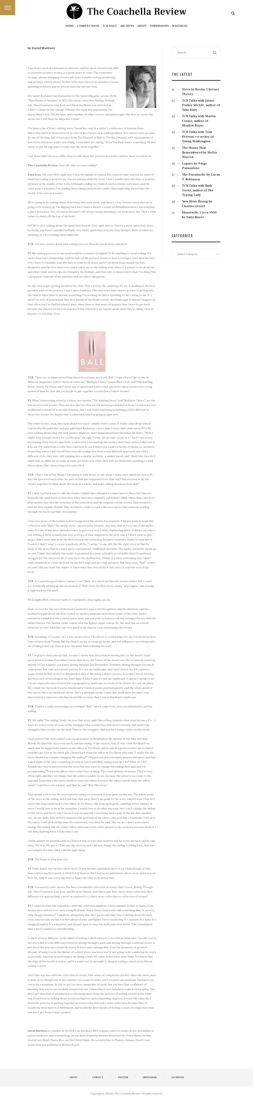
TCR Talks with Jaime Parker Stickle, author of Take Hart (201, 105)
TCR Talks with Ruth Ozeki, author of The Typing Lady (197, 190)
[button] (7, 7)
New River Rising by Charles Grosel (197, 203)
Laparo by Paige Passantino (194, 165)
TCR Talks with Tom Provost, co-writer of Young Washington (198, 136)
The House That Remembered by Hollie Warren (199, 152)
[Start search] (233, 13)
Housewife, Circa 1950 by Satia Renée (199, 214)
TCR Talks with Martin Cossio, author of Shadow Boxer (199, 121)
